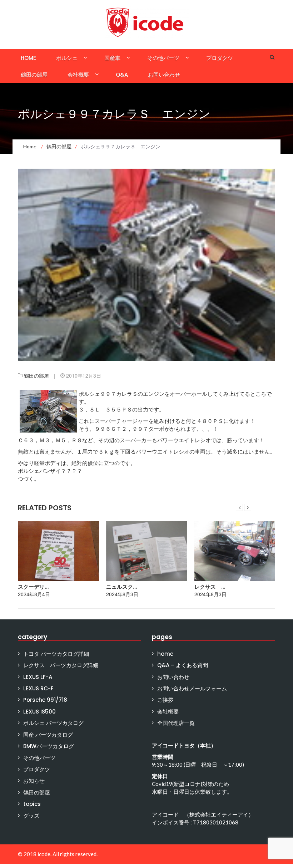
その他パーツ (163, 58)
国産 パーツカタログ (48, 734)
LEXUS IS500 (39, 711)
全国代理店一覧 (176, 723)
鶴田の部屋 (34, 74)
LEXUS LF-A (37, 677)
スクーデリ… (33, 587)
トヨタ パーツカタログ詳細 (56, 654)
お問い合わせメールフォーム (192, 688)
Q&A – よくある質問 (182, 665)
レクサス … (209, 587)
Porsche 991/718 (45, 700)
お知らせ (34, 780)
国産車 (112, 58)
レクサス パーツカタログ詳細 (60, 665)
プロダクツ (219, 58)
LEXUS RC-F (38, 688)
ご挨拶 (165, 700)
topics (32, 804)
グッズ (31, 815)
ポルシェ (67, 58)
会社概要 (78, 74)
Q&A (122, 74)
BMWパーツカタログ (48, 746)
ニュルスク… (121, 587)
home (28, 58)
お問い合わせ (164, 74)
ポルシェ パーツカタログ (53, 723)
